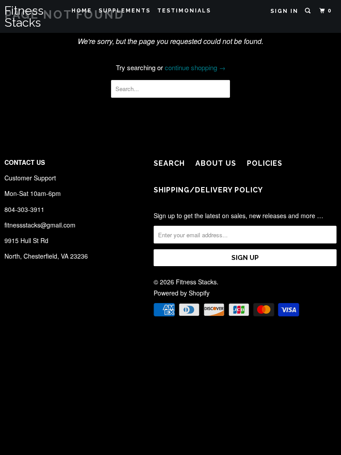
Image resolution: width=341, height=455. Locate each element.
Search (169, 163)
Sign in (284, 11)
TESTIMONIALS (184, 11)
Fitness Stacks (24, 16)
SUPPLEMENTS (125, 11)
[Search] (308, 11)
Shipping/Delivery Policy (208, 190)
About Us (215, 163)
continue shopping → (195, 67)
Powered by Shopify (182, 292)
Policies (264, 163)
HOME (81, 11)
